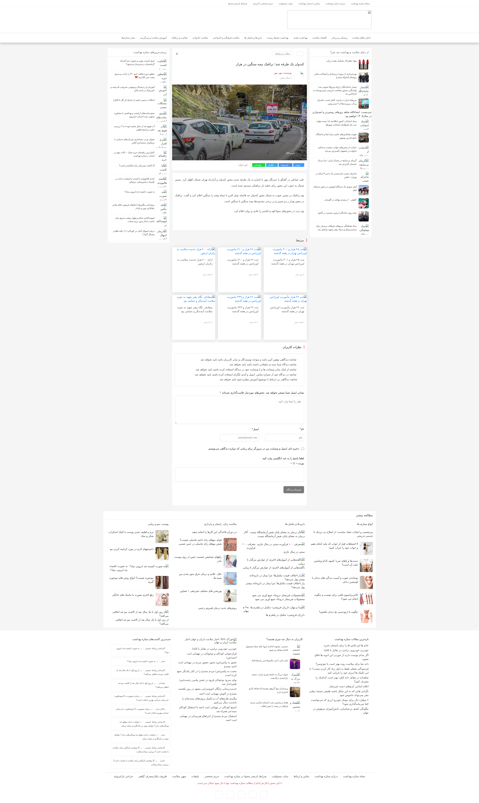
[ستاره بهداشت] (329, 19)
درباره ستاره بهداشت (326, 776)
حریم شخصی (211, 776)
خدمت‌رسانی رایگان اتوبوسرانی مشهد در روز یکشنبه (208, 688)
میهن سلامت (179, 776)
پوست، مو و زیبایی (158, 524)
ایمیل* (255, 429)
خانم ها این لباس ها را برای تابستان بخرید (346, 645)
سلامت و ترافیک (282, 53)
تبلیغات (195, 776)
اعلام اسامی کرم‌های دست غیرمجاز (349, 686)
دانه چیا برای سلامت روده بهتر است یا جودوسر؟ (342, 664)
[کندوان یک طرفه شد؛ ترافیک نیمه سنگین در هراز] (239, 122)
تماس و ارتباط (301, 776)
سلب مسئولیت (280, 776)
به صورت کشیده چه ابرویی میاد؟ (141, 661)
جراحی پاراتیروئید (123, 776)
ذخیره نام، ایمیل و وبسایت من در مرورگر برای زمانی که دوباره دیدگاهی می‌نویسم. (253, 448)
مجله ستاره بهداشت (354, 776)
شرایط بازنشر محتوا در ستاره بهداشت (245, 776)
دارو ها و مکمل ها (295, 524)
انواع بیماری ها (364, 524)
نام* (302, 429)
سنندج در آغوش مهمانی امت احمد (218, 693)
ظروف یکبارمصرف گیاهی (152, 776)
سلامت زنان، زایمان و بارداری (220, 524)
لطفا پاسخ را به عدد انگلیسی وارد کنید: (283, 458)
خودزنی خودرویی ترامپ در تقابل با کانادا (346, 650)
